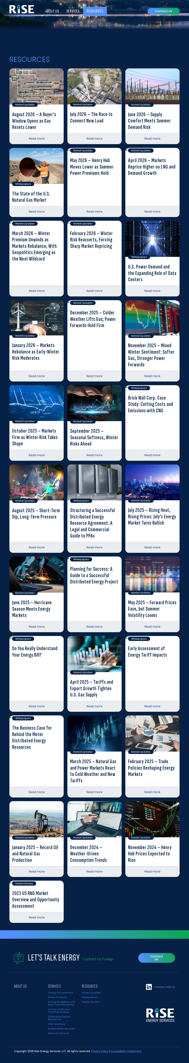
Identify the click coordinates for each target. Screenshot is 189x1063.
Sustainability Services (61, 1028)
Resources (95, 11)
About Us (52, 11)
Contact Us (163, 11)
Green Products (57, 997)
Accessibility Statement (126, 1051)
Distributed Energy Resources (59, 1018)
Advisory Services (58, 1033)
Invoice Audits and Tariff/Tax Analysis (59, 1010)
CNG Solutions (56, 1024)
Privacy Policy (100, 1051)
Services (73, 11)
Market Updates (91, 992)
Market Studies (91, 1002)
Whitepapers (89, 997)
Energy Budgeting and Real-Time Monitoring (61, 1003)
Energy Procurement (60, 992)
